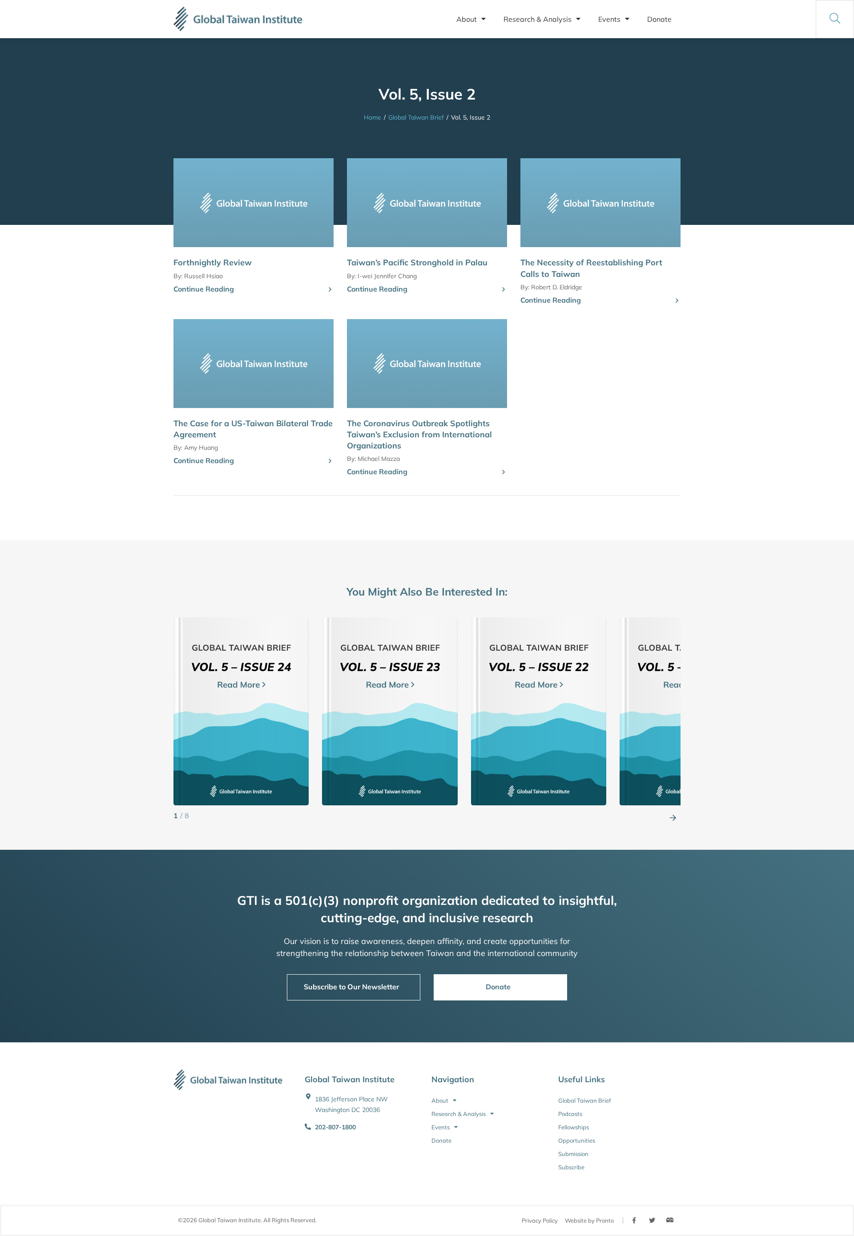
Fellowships (573, 1127)
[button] (673, 816)
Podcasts (570, 1113)
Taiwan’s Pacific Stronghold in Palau (417, 262)
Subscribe (571, 1167)
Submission (573, 1153)
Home (372, 117)
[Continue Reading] (330, 289)
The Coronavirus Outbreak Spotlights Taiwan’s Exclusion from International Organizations (419, 434)
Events (609, 19)
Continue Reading (203, 288)
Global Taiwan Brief (416, 117)
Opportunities (576, 1140)
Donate (659, 19)
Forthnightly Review (212, 262)
